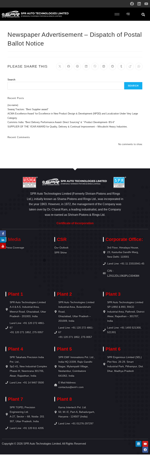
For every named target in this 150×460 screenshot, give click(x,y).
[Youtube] (146, 4)
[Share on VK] (103, 66)
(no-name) (13, 105)
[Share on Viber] (95, 66)
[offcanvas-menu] (128, 14)
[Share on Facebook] (68, 66)
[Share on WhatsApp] (138, 66)
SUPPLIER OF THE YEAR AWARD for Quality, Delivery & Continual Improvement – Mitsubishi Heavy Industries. (68, 126)
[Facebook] (132, 4)
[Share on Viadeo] (130, 66)
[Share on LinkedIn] (86, 66)
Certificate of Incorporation (75, 223)
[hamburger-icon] (117, 14)
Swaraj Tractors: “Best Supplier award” (28, 109)
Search (11, 79)
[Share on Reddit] (112, 66)
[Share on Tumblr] (121, 66)
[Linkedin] (139, 4)
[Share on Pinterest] (77, 66)
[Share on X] (59, 66)
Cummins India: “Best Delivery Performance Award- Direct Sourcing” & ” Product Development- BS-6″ (61, 122)
